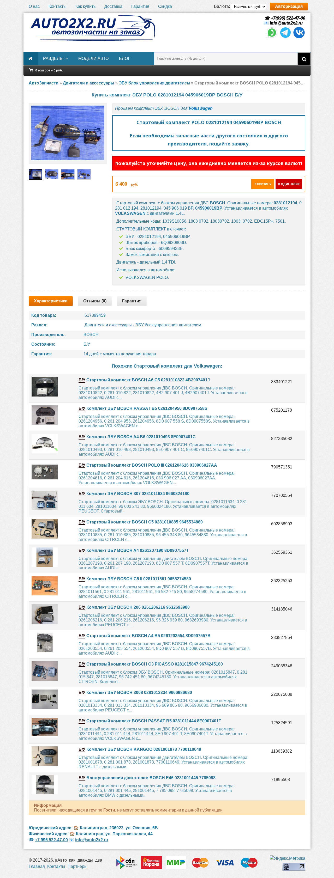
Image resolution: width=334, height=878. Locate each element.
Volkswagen (201, 108)
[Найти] (304, 58)
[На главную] (93, 28)
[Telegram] (285, 37)
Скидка (165, 6)
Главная (37, 866)
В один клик (289, 184)
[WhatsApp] (272, 37)
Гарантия (140, 6)
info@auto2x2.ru (286, 23)
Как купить (85, 6)
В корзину (262, 184)
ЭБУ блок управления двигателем (168, 325)
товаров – (49, 70)
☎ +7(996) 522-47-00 (284, 18)
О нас (34, 6)
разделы (53, 58)
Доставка (113, 6)
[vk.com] (299, 37)
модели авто (93, 58)
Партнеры (77, 866)
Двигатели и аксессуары (108, 325)
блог (124, 58)
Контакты (58, 6)
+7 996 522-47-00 (51, 840)
